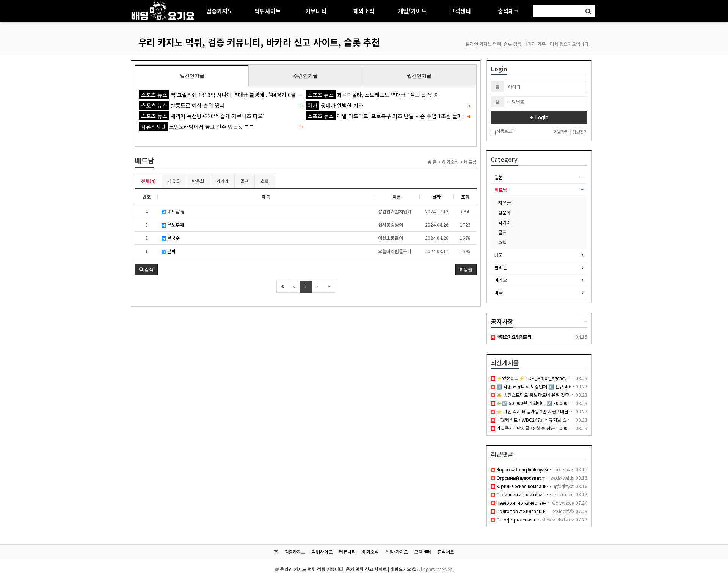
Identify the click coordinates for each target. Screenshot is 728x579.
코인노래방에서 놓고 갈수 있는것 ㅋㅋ (197, 126)
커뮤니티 (315, 11)
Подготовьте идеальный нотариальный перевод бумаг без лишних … (572, 511)
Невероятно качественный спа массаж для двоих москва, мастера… (570, 502)
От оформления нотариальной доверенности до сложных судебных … (574, 519)
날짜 (436, 196)
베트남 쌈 (175, 211)
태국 (498, 255)
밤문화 (198, 181)
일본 (498, 177)
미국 (498, 292)
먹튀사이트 (267, 11)
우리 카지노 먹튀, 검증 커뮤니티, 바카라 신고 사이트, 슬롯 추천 (259, 42)
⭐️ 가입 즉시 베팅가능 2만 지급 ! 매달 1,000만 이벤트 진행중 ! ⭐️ (558, 411)
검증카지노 (219, 11)
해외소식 (364, 11)
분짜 (171, 251)
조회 (465, 196)
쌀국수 (173, 238)
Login (541, 117)
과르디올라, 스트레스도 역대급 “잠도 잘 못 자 (373, 95)
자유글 (174, 181)
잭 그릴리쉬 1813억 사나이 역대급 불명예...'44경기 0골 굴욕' (225, 95)
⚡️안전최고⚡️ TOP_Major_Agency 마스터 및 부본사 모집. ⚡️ (556, 378)
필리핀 (500, 267)
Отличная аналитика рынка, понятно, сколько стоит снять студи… (570, 494)
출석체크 (508, 11)
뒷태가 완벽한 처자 (335, 105)
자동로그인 (505, 131)
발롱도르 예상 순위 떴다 (182, 105)
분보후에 (175, 224)
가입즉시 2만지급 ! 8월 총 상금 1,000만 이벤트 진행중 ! (548, 428)
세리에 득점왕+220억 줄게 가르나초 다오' (202, 116)
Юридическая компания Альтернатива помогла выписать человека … (572, 486)
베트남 (500, 189)
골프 (244, 181)
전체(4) (148, 181)
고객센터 (460, 11)
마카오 (500, 280)
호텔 (264, 181)
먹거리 (222, 181)
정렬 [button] (467, 269)
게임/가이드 (412, 11)
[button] (146, 269)
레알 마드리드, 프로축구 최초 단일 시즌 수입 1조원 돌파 (385, 116)
